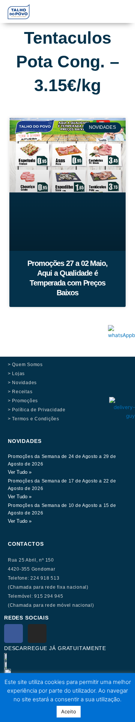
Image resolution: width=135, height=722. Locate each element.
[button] (91, 8)
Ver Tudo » (20, 472)
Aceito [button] (68, 711)
